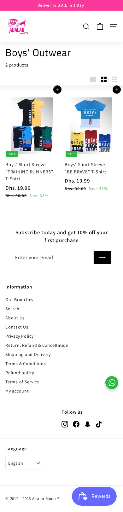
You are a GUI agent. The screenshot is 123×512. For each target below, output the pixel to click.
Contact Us (16, 327)
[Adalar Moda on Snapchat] (87, 424)
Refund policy (19, 372)
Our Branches (19, 299)
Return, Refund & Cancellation (37, 345)
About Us (15, 318)
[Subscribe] (102, 257)
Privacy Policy (19, 336)
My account (17, 391)
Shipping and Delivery (28, 354)
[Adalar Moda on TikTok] (99, 424)
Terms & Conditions (25, 363)
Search (12, 308)
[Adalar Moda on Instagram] (65, 424)
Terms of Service (22, 382)
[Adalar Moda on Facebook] (76, 424)
